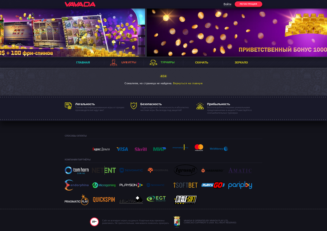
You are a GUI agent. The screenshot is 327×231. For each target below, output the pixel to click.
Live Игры (128, 62)
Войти (227, 4)
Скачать (201, 62)
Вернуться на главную (188, 83)
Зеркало (241, 62)
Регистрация (248, 4)
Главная (83, 62)
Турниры (168, 62)
